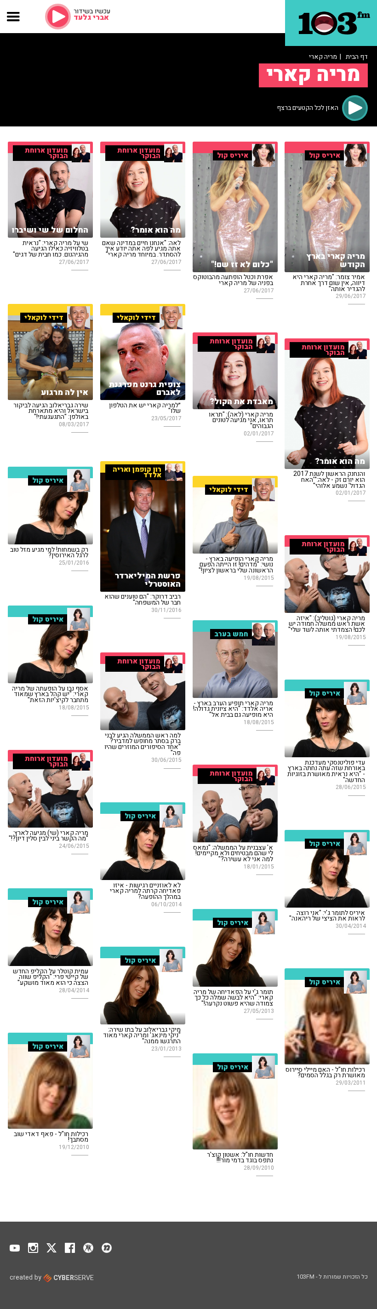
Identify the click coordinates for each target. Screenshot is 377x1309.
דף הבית (357, 57)
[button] (13, 16)
